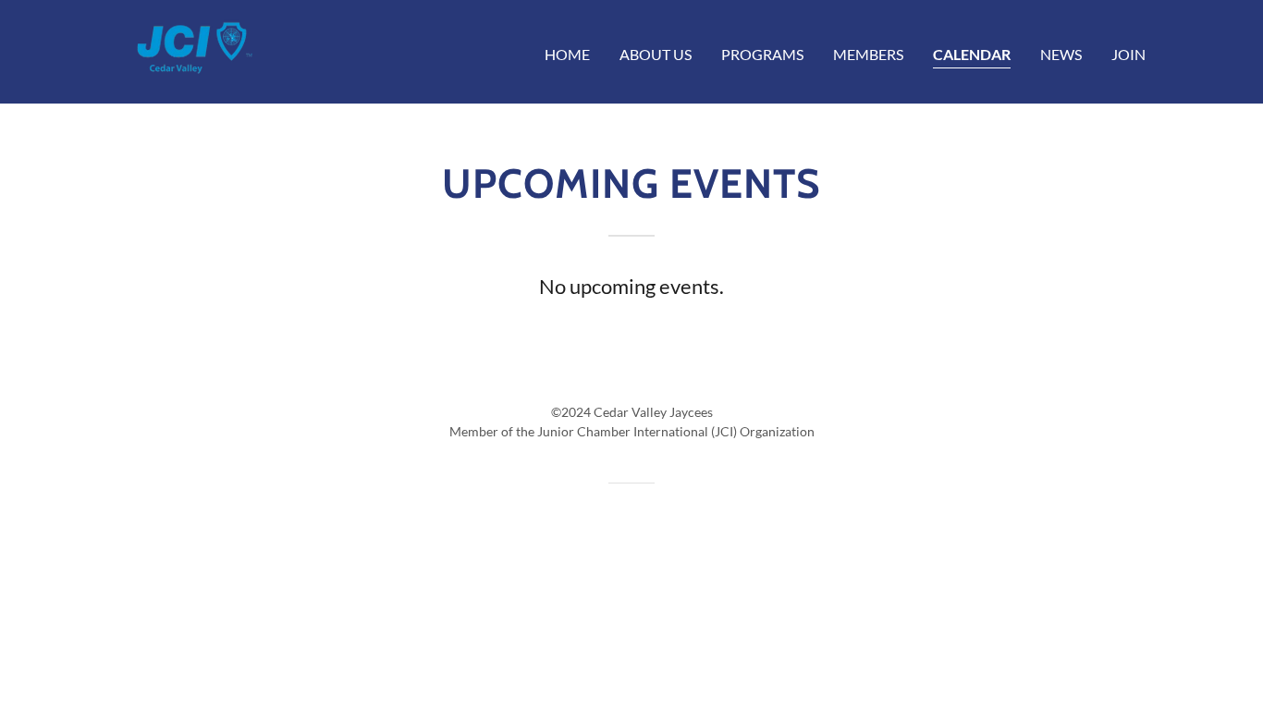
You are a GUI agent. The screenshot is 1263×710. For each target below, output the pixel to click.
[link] (189, 49)
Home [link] (567, 54)
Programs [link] (762, 54)
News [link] (1061, 54)
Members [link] (868, 54)
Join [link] (1128, 54)
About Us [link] (655, 54)
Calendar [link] (972, 54)
